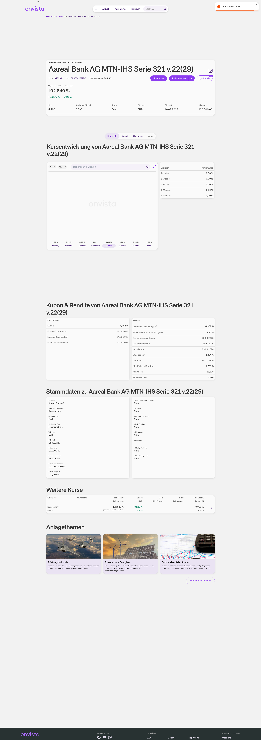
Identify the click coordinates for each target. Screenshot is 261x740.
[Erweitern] (191, 78)
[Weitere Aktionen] (212, 507)
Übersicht (112, 136)
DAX (149, 737)
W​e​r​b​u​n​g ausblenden (154, 37)
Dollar (171, 737)
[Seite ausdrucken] (210, 71)
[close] (257, 4)
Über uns (226, 737)
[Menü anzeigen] (96, 9)
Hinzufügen (159, 78)
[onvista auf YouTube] (104, 738)
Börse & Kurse (51, 16)
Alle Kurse (138, 136)
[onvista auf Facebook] (99, 738)
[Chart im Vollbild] (154, 166)
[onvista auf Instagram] (110, 738)
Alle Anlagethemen (200, 580)
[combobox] (110, 167)
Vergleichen (180, 78)
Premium (135, 8)
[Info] (52, 166)
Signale (206, 78)
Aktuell (105, 8)
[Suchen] (165, 9)
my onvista (120, 8)
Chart (125, 136)
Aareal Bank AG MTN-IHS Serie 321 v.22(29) (83, 16)
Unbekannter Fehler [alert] (231, 6)
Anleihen (62, 16)
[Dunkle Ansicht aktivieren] (38, 1)
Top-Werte (194, 737)
